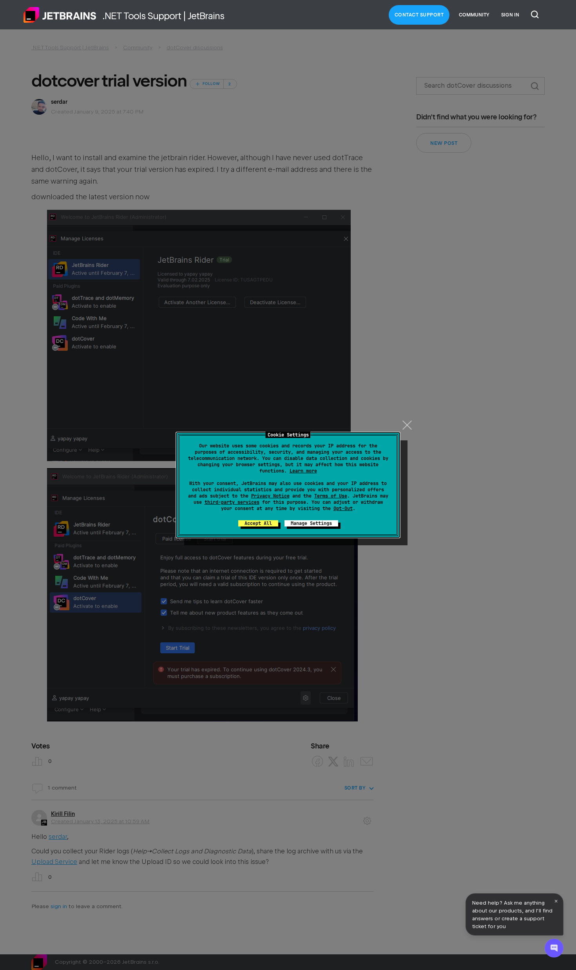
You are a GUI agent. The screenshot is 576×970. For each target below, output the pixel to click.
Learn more (303, 471)
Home (60, 15)
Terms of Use (330, 496)
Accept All (258, 523)
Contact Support (419, 15)
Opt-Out (343, 508)
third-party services (232, 502)
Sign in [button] (510, 15)
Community (474, 15)
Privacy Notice (270, 496)
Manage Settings (311, 523)
